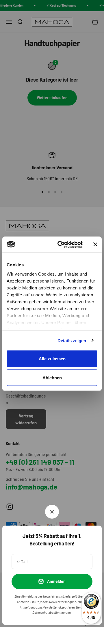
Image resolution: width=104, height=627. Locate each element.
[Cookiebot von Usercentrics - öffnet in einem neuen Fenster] (61, 244)
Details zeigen (71, 340)
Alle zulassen (52, 358)
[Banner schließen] (95, 244)
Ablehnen (52, 377)
